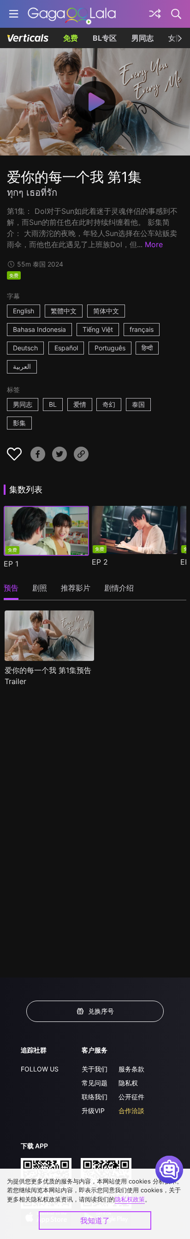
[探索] (155, 14)
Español (66, 348)
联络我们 (94, 1097)
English (23, 311)
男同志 (142, 38)
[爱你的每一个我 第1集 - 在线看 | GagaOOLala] (72, 14)
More (154, 244)
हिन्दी (147, 348)
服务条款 (131, 1069)
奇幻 (108, 404)
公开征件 (131, 1097)
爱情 (79, 404)
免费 (70, 38)
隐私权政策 (130, 1199)
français (142, 329)
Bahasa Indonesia (39, 329)
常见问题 (94, 1083)
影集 (19, 423)
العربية (22, 366)
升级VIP (93, 1110)
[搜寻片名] (176, 14)
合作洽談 (131, 1110)
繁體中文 (64, 311)
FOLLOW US (40, 1069)
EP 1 (11, 563)
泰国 (138, 404)
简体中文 (106, 311)
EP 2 (100, 562)
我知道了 (95, 1220)
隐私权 (128, 1083)
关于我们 (94, 1069)
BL (53, 404)
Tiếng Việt (98, 329)
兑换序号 (101, 1011)
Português (110, 348)
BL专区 (105, 38)
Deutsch (25, 348)
